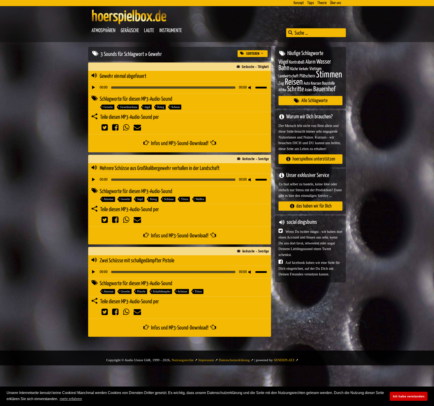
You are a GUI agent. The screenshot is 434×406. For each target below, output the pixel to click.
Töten (184, 199)
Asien (308, 90)
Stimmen (329, 74)
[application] (179, 87)
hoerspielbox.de (129, 17)
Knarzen (316, 83)
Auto (307, 83)
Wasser (323, 62)
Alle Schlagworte (314, 100)
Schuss (175, 107)
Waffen (200, 199)
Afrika (282, 90)
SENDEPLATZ (284, 360)
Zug (281, 83)
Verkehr (304, 69)
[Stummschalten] (250, 87)
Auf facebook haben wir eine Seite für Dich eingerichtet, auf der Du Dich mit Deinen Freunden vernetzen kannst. (309, 268)
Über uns (335, 3)
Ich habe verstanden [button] (409, 396)
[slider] (261, 87)
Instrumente (170, 30)
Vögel (283, 62)
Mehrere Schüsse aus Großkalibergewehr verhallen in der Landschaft (159, 168)
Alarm (310, 62)
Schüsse (169, 199)
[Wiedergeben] (93, 87)
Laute (149, 30)
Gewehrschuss (128, 107)
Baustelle (328, 83)
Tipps (310, 3)
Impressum (206, 360)
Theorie (322, 3)
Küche (294, 69)
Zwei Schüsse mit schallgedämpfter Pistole (137, 260)
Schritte (295, 89)
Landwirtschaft (288, 76)
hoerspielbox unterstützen (313, 159)
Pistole (141, 291)
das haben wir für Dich (314, 206)
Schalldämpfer (161, 291)
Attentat (108, 199)
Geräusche (130, 30)
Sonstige (263, 159)
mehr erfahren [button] (71, 399)
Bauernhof (324, 89)
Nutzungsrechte (183, 360)
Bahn (283, 68)
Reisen (294, 82)
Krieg (160, 107)
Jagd (147, 107)
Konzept (299, 3)
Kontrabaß (296, 62)
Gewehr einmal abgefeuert (123, 76)
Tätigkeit (263, 67)
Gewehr (108, 107)
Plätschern (307, 76)
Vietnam (315, 69)
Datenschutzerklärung (234, 360)
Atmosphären (104, 30)
